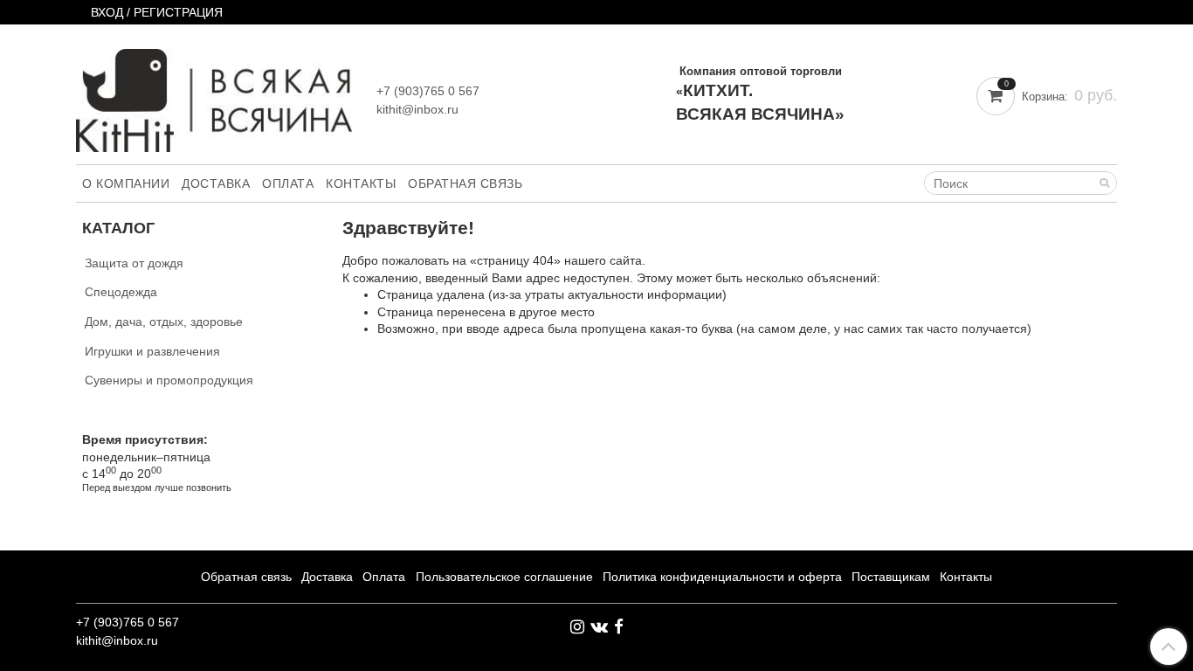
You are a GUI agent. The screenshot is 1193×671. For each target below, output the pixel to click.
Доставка (216, 183)
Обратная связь (465, 183)
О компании (125, 183)
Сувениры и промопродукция (169, 380)
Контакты (361, 183)
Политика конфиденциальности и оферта (722, 577)
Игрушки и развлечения (152, 351)
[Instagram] (577, 626)
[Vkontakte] (599, 626)
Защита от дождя (134, 263)
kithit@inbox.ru (417, 109)
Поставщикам (891, 577)
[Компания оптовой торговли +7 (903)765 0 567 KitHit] (214, 96)
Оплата (288, 183)
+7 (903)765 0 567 (427, 91)
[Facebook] (619, 626)
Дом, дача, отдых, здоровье (164, 322)
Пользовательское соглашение (504, 577)
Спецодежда (121, 292)
